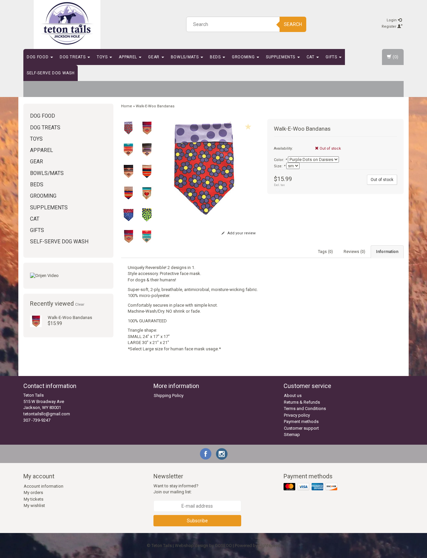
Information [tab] (387, 251)
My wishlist (34, 505)
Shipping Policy (168, 395)
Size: (279, 166)
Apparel (128, 57)
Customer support (301, 428)
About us (293, 395)
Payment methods (301, 421)
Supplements (281, 57)
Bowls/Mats (185, 57)
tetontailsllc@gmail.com (46, 413)
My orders (33, 492)
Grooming (244, 57)
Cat (311, 57)
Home (126, 106)
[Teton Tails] (67, 23)
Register (389, 26)
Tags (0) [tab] (325, 251)
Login (392, 20)
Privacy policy (297, 415)
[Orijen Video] (68, 275)
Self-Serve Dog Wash (50, 73)
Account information (43, 486)
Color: (280, 160)
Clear (79, 304)
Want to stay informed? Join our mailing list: (175, 489)
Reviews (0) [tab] (354, 251)
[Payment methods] (311, 486)
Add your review (241, 233)
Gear (154, 57)
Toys (103, 57)
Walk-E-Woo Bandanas (70, 317)
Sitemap (292, 434)
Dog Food (38, 57)
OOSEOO (223, 545)
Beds (216, 57)
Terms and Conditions (305, 408)
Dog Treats (73, 57)
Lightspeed (270, 545)
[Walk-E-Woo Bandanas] (36, 320)
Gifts (332, 57)
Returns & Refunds (302, 402)
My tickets (33, 499)
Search (293, 24)
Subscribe (197, 520)
